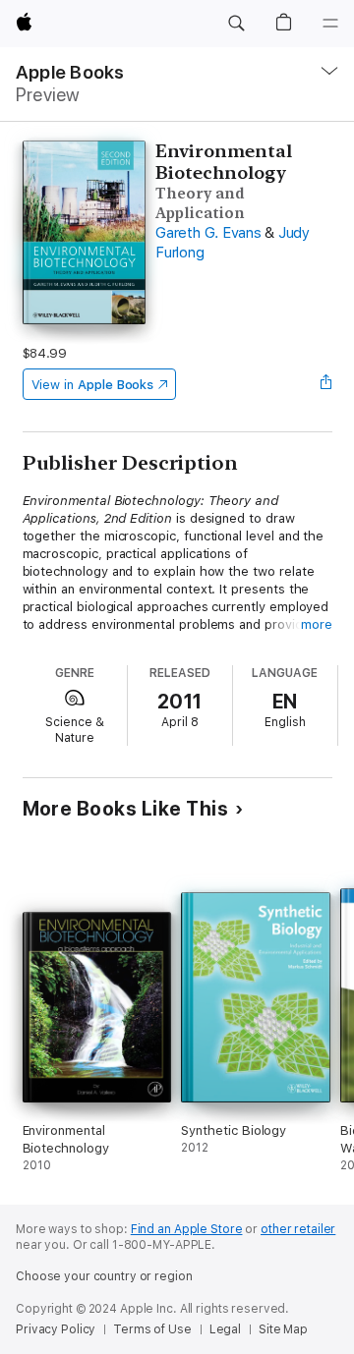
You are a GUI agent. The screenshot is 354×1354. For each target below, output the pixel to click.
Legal (225, 1329)
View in (92, 384)
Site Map (283, 1329)
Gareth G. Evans (208, 233)
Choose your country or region (104, 1276)
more (316, 624)
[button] (236, 23)
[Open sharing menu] (325, 384)
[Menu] (330, 23)
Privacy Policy (55, 1329)
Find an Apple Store (187, 1229)
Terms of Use (152, 1329)
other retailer (298, 1229)
